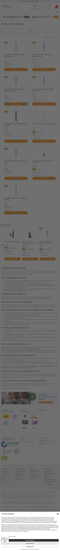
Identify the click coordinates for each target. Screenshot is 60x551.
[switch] (5, 541)
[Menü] (8, 537)
